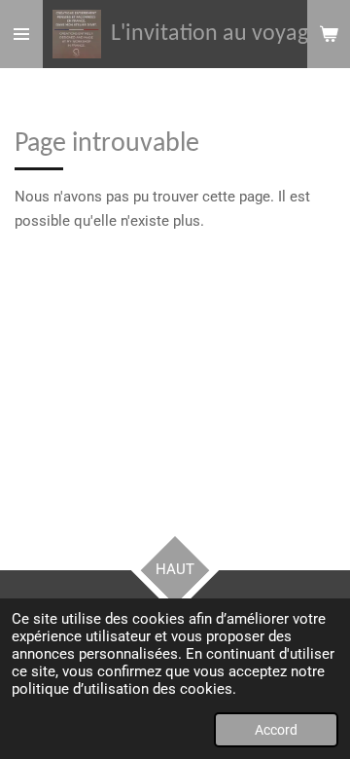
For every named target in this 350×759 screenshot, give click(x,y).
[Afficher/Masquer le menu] (21, 34)
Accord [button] (276, 730)
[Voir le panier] (328, 34)
